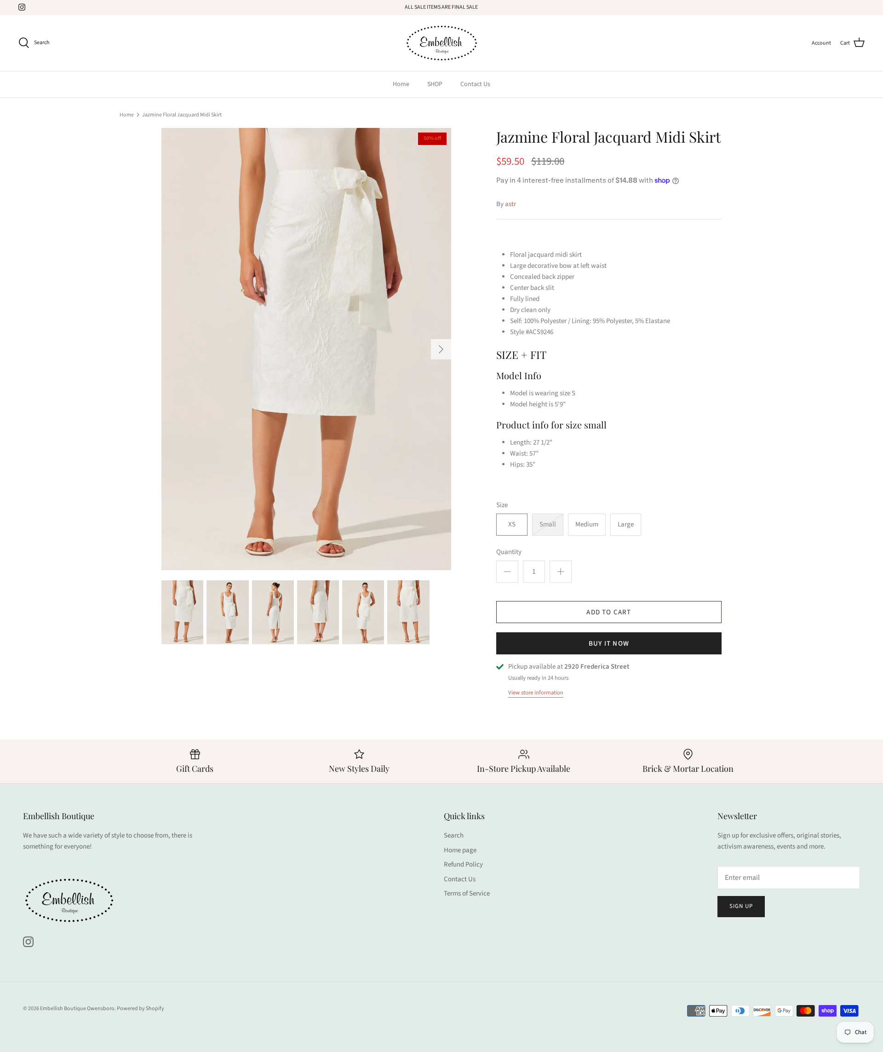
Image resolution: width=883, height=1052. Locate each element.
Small (547, 524)
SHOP (434, 84)
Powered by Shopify (140, 1008)
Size (502, 505)
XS (512, 524)
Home (401, 84)
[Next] (441, 349)
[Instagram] (21, 7)
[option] (306, 349)
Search (454, 835)
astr (510, 204)
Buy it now (609, 643)
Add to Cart (608, 612)
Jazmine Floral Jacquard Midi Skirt (182, 114)
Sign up (741, 906)
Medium (586, 524)
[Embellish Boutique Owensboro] (441, 43)
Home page (460, 850)
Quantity (509, 552)
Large (626, 524)
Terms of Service (467, 893)
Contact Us (475, 84)
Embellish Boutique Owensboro (77, 1008)
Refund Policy (463, 864)
